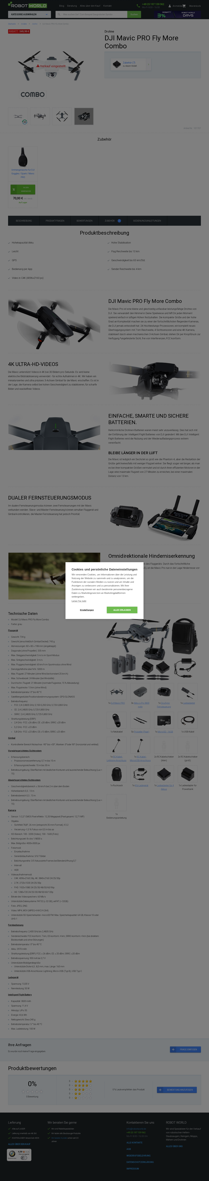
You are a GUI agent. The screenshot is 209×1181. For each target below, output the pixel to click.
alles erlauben (122, 610)
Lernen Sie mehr (79, 601)
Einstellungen (87, 610)
